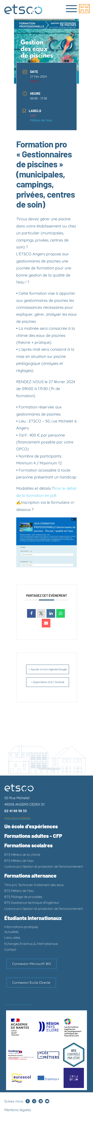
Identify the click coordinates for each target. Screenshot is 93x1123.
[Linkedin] (40, 1101)
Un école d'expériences (31, 826)
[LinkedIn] (50, 613)
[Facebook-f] (28, 1101)
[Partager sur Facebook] (31, 613)
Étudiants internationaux (33, 918)
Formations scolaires (28, 845)
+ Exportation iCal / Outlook (47, 682)
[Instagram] (34, 1101)
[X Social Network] (41, 613)
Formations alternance (30, 875)
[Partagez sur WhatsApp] (60, 613)
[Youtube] (47, 1101)
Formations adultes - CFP (33, 836)
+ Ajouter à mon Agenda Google (48, 669)
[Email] (46, 623)
